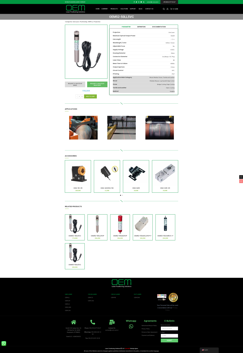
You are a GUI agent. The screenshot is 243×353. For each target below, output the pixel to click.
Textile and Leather (169, 77)
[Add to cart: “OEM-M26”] (147, 163)
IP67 (173, 74)
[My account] (167, 9)
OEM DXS (137, 297)
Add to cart (90, 96)
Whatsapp (131, 321)
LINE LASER (68, 294)
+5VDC (172, 49)
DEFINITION (141, 27)
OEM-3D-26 (77, 188)
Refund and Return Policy (149, 325)
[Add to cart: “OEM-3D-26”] (89, 163)
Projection (97, 21)
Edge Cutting (171, 84)
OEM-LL (90, 21)
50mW (173, 36)
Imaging (172, 91)
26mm (173, 53)
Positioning (83, 21)
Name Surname (165, 325)
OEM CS (90, 297)
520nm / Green (170, 43)
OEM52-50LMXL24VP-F (142, 236)
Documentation (159, 27)
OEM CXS (91, 300)
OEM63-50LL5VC (75, 265)
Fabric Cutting (170, 88)
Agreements (150, 321)
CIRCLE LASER (115, 294)
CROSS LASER (92, 294)
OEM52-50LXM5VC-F (165, 236)
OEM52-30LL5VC (75, 236)
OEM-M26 (136, 188)
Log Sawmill (163, 81)
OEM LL (67, 297)
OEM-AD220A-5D (107, 188)
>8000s (172, 63)
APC (173, 70)
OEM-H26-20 (165, 188)
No (174, 46)
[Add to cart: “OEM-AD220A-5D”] (118, 163)
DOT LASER (137, 294)
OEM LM (67, 300)
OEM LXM (68, 307)
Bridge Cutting (161, 84)
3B (174, 60)
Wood (151, 77)
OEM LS (67, 304)
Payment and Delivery (148, 335)
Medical (156, 77)
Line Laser (76, 21)
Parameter (126, 27)
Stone (160, 77)
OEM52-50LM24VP (120, 236)
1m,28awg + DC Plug (168, 56)
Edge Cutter (171, 81)
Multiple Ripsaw (154, 81)
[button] (67, 129)
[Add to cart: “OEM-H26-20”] (176, 163)
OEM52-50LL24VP (97, 236)
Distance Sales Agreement (149, 332)
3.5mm (173, 67)
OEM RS (113, 297)
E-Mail (162, 332)
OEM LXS (68, 310)
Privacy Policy (146, 329)
